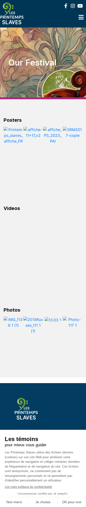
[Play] (43, 239)
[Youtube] (80, 6)
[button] (8, 144)
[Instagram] (72, 6)
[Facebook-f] (65, 6)
